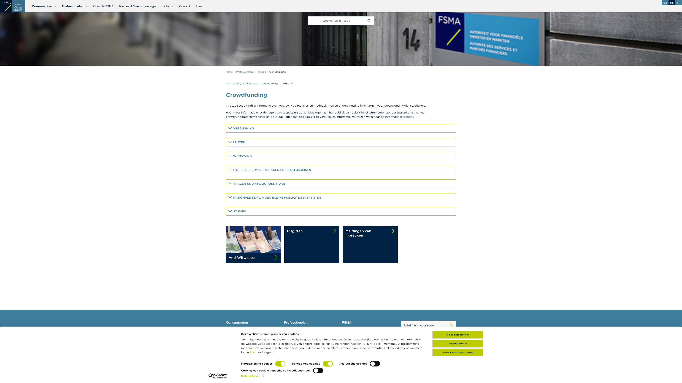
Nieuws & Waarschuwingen (138, 6)
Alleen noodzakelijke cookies (457, 352)
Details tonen (250, 376)
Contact (184, 6)
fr (678, 2)
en (665, 2)
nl (672, 2)
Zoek (199, 6)
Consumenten (42, 6)
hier (253, 352)
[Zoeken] (369, 20)
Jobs (166, 6)
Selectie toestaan (458, 343)
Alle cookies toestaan (457, 334)
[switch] (328, 364)
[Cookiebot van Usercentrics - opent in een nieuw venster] (217, 376)
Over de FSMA (103, 6)
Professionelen (72, 6)
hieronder (406, 116)
